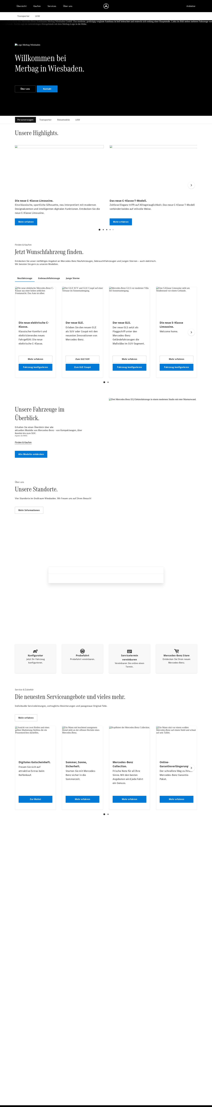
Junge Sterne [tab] (73, 278)
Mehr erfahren (26, 717)
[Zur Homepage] (106, 6)
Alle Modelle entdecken (31, 454)
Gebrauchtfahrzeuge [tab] (49, 278)
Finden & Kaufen (23, 442)
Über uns (25, 88)
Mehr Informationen (29, 510)
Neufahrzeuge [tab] (24, 278)
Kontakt (47, 88)
